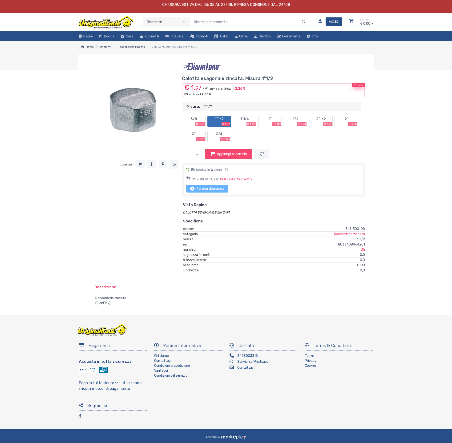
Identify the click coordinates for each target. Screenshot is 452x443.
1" (275, 121)
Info (315, 36)
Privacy (310, 361)
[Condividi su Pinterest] (163, 164)
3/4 (223, 136)
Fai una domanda (209, 188)
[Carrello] (351, 21)
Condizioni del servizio (170, 376)
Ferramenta (291, 36)
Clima (243, 36)
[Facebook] (82, 417)
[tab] (105, 287)
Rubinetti (152, 36)
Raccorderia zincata (131, 46)
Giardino (265, 36)
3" (198, 136)
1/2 (299, 121)
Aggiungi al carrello (232, 154)
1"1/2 (222, 121)
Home (90, 46)
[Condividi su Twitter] (140, 164)
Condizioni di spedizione (172, 366)
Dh (363, 250)
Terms (310, 356)
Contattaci (162, 361)
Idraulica (177, 36)
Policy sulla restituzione (236, 178)
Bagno (88, 36)
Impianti (202, 36)
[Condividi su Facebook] (151, 164)
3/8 (197, 121)
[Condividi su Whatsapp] (174, 164)
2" (350, 121)
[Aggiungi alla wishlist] (261, 154)
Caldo (224, 36)
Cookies (311, 366)
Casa (129, 36)
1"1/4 (247, 121)
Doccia (109, 36)
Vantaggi (161, 371)
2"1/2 (323, 121)
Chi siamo (161, 356)
